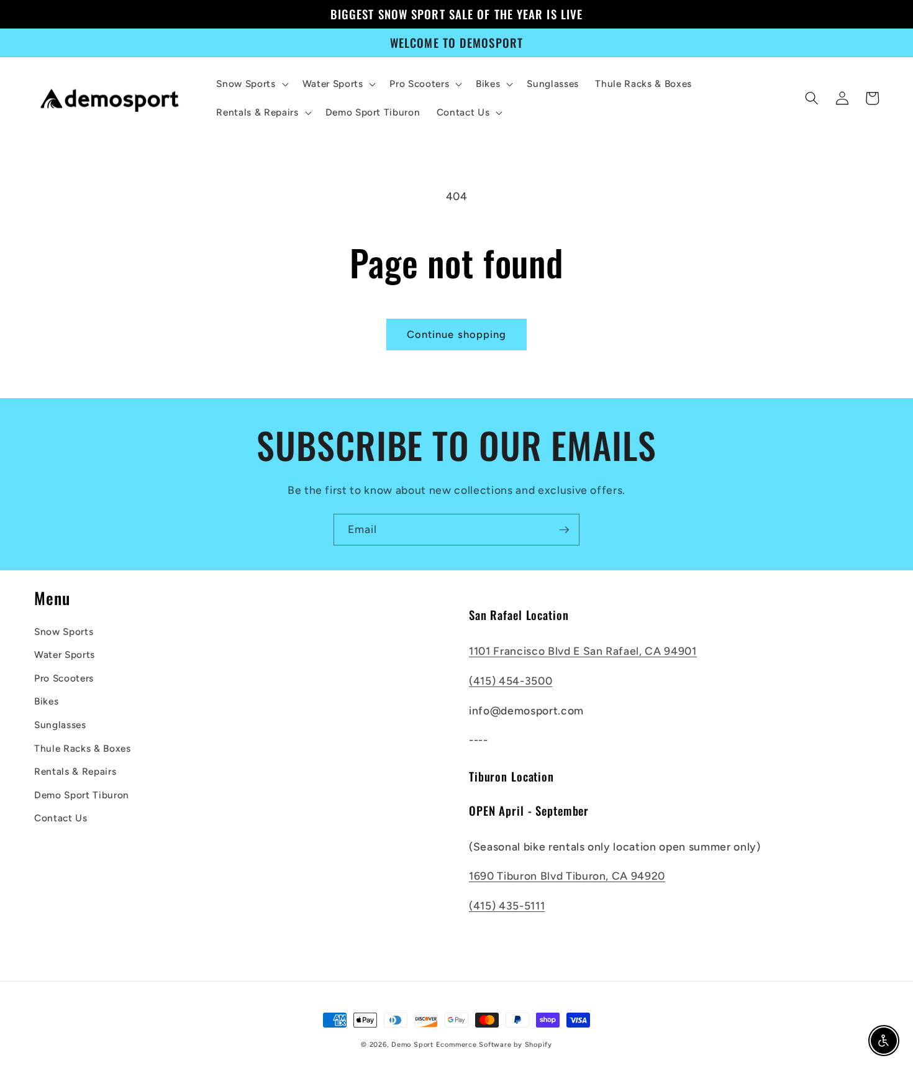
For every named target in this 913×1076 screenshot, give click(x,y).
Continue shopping (457, 334)
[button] (251, 84)
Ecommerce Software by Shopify (494, 1045)
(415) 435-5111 (507, 905)
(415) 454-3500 (510, 680)
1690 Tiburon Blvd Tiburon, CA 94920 (567, 875)
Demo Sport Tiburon (81, 795)
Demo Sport (412, 1045)
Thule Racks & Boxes (82, 748)
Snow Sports (63, 631)
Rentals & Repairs (75, 771)
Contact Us (61, 818)
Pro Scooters (64, 678)
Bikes (46, 701)
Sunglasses (60, 725)
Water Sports (64, 654)
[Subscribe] (564, 530)
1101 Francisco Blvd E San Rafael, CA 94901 (583, 650)
